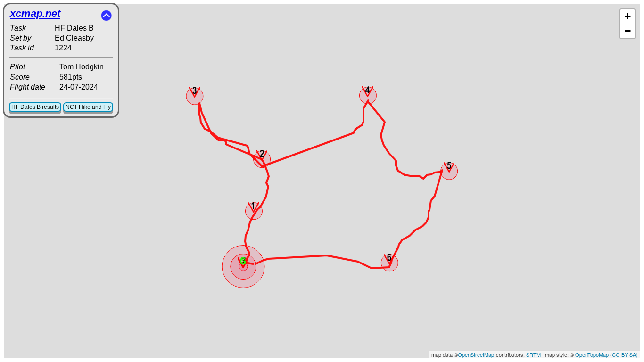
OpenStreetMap (476, 354)
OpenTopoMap (592, 354)
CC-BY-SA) (625, 354)
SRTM (533, 354)
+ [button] (628, 16)
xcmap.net (35, 13)
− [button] (628, 31)
